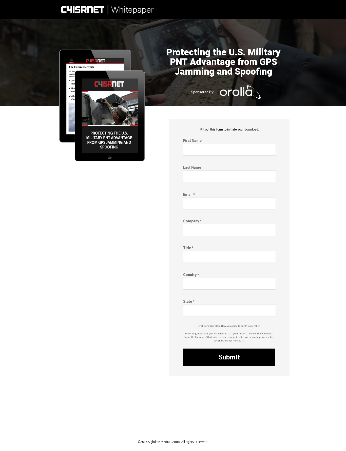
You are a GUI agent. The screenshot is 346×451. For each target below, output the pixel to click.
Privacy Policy (252, 326)
